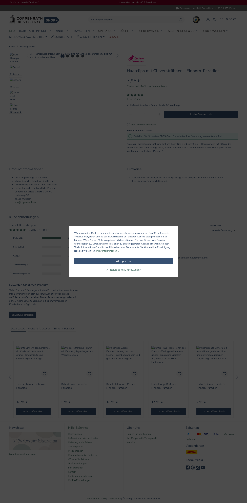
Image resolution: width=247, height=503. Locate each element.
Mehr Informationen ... (107, 250)
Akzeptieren (123, 261)
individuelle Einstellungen (125, 270)
